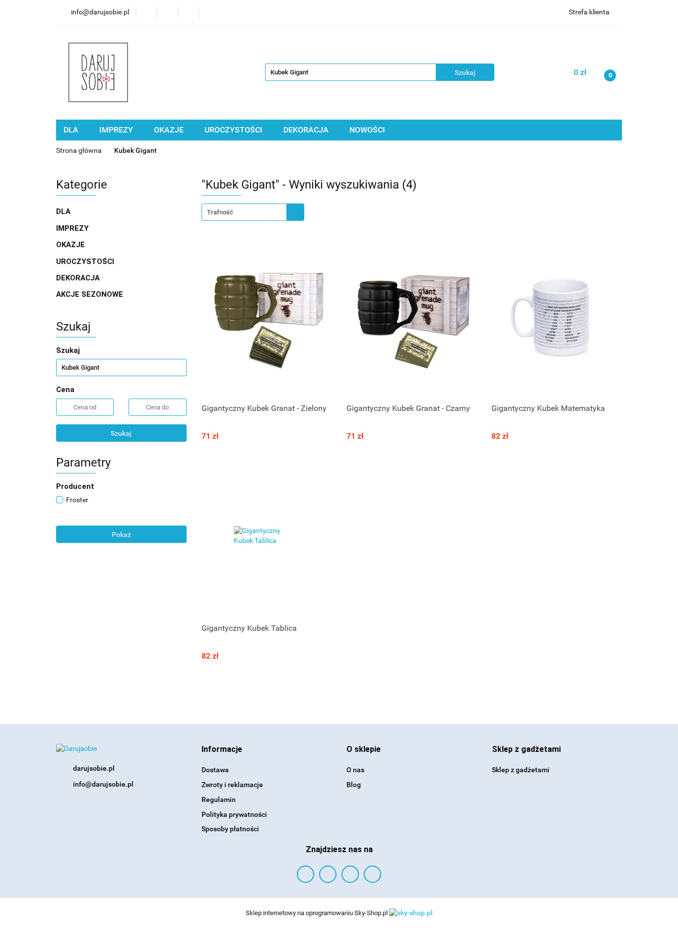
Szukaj (121, 433)
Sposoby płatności (230, 829)
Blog (353, 785)
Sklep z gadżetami (520, 770)
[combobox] (253, 212)
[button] (222, 749)
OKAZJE (170, 129)
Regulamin (219, 799)
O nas (355, 770)
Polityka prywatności (234, 814)
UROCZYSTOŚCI (234, 129)
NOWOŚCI (367, 129)
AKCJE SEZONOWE (89, 294)
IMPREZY (117, 129)
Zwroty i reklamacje (232, 785)
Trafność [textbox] (220, 212)
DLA (72, 129)
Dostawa (215, 770)
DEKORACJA (307, 129)
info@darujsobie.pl (103, 784)
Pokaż (121, 534)
